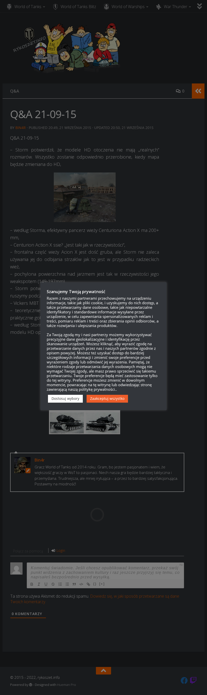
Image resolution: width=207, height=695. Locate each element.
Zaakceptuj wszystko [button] (107, 398)
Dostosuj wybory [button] (65, 398)
